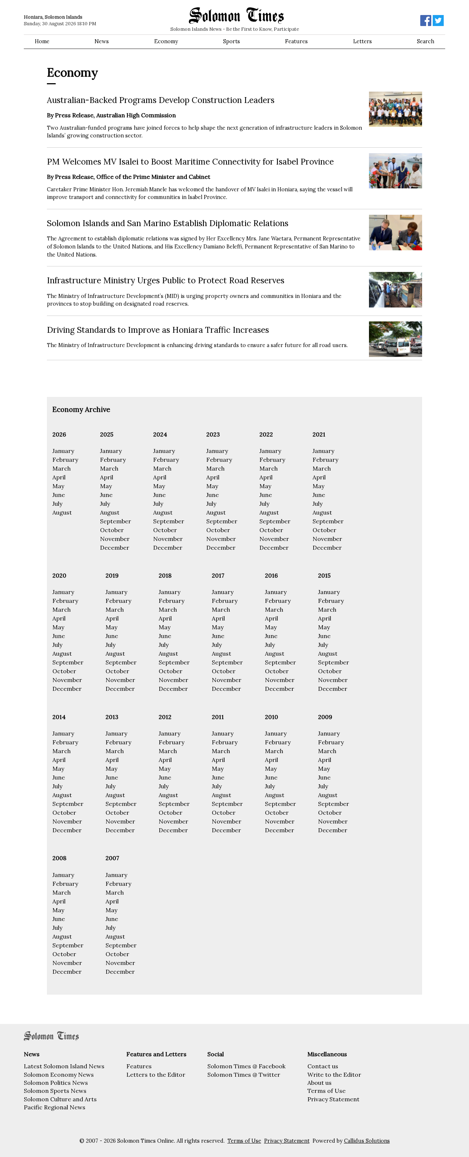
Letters (362, 41)
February (65, 459)
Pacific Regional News (54, 1107)
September (115, 521)
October (112, 530)
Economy (166, 41)
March (61, 468)
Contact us (322, 1066)
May (58, 486)
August (62, 512)
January (63, 450)
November (115, 538)
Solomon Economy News (59, 1074)
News (102, 41)
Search (425, 41)
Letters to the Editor (155, 1074)
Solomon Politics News (56, 1082)
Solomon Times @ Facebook (246, 1066)
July (57, 503)
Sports (231, 41)
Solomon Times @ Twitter (243, 1074)
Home (42, 41)
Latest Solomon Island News (64, 1066)
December (114, 547)
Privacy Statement (333, 1099)
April (59, 477)
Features (296, 41)
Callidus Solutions (367, 1141)
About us (319, 1082)
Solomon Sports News (55, 1090)
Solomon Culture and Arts (60, 1099)
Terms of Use (326, 1090)
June (58, 494)
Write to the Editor (334, 1074)
